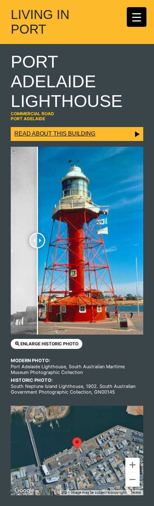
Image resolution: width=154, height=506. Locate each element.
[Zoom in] (132, 465)
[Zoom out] (132, 479)
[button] (77, 443)
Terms (136, 493)
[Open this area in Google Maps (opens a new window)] (24, 490)
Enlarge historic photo (48, 343)
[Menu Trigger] (136, 17)
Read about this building (54, 134)
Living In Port (40, 22)
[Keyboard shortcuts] (64, 492)
